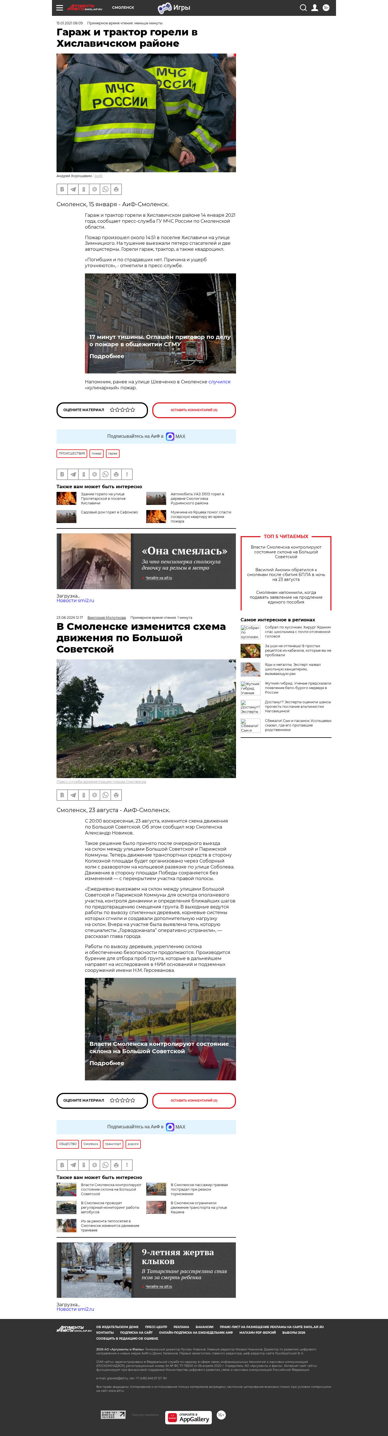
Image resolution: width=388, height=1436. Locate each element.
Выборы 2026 (293, 1333)
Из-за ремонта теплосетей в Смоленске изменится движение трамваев (110, 1225)
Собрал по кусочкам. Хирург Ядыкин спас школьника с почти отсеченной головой (298, 631)
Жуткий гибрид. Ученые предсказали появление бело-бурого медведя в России (298, 687)
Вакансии (204, 1327)
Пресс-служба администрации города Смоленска (101, 781)
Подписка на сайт (136, 1333)
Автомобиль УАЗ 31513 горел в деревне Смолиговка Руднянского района (197, 498)
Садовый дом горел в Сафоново (109, 512)
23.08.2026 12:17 (70, 617)
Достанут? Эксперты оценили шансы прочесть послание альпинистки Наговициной (298, 706)
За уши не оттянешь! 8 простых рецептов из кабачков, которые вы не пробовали (298, 650)
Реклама (181, 1327)
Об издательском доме (117, 1327)
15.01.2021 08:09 (70, 23)
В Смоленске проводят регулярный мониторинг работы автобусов (110, 1207)
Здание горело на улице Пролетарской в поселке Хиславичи (103, 498)
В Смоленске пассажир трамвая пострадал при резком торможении (199, 1189)
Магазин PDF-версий (257, 1333)
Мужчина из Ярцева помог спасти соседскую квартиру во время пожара (201, 516)
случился (219, 382)
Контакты (105, 1333)
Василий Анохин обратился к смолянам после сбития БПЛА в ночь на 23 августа (286, 575)
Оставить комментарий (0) (194, 410)
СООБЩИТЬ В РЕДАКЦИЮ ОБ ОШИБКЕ (127, 1339)
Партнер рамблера (145, 1414)
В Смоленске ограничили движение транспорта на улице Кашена (199, 1207)
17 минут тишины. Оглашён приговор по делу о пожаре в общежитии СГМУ (160, 340)
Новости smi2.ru (75, 600)
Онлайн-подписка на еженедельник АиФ (196, 1333)
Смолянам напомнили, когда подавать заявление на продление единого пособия (286, 597)
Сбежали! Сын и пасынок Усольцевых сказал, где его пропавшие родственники (298, 725)
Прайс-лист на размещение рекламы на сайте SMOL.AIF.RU (272, 1327)
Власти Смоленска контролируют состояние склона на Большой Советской (286, 552)
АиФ (99, 176)
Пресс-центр (156, 1327)
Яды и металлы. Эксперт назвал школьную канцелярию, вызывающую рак (293, 669)
